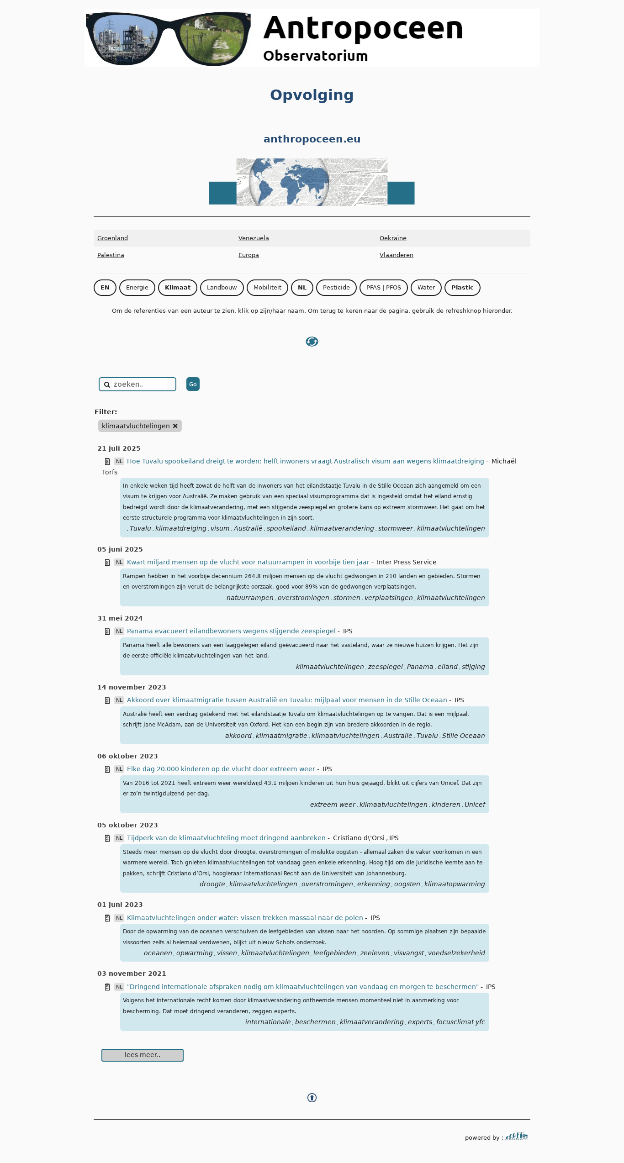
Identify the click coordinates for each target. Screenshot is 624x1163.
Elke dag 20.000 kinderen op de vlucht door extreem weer (222, 769)
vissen (227, 953)
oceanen (158, 953)
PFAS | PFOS (383, 287)
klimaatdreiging (180, 528)
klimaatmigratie (281, 735)
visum (220, 528)
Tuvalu (140, 528)
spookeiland (286, 528)
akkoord (238, 735)
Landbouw (222, 287)
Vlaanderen (396, 255)
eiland (448, 666)
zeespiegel (385, 666)
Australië (248, 528)
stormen (346, 597)
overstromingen (303, 597)
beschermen (315, 1022)
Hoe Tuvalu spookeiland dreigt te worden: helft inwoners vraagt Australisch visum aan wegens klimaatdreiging (306, 461)
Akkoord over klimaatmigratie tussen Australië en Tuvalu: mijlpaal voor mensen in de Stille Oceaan (288, 700)
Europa (248, 255)
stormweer (395, 528)
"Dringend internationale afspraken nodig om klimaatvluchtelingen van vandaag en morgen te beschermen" (304, 986)
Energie (137, 287)
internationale (268, 1022)
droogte (212, 884)
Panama (420, 666)
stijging (473, 666)
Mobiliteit (267, 287)
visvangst (409, 953)
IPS (348, 631)
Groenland (112, 238)
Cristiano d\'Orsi (359, 838)
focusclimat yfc (460, 1022)
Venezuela (253, 238)
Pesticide (336, 287)
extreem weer (332, 804)
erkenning (373, 884)
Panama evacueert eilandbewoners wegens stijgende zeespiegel (232, 631)
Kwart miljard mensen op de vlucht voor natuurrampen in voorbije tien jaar (249, 562)
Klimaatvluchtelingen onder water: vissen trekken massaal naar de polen (246, 917)
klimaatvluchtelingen (451, 528)
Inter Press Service (407, 562)
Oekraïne (393, 238)
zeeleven (375, 953)
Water (426, 287)
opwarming (194, 953)
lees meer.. (142, 1054)
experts (420, 1022)
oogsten (407, 884)
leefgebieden (334, 953)
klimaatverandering (342, 528)
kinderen (446, 804)
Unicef (475, 804)
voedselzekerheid (456, 953)
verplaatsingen (389, 597)
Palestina (110, 255)
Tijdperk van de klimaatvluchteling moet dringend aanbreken (227, 838)
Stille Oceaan (463, 735)
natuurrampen (250, 597)
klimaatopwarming (454, 884)
